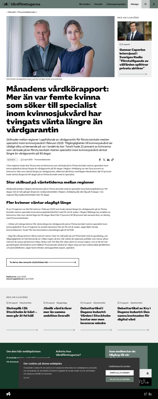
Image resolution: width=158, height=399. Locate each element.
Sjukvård (11, 160)
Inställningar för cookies (119, 366)
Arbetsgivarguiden (116, 4)
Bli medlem (84, 4)
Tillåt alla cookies (120, 379)
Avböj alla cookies (119, 373)
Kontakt (98, 4)
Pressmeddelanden (27, 12)
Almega (134, 4)
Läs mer (26, 377)
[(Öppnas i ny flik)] (100, 159)
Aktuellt (12, 12)
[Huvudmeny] (154, 4)
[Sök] (145, 4)
